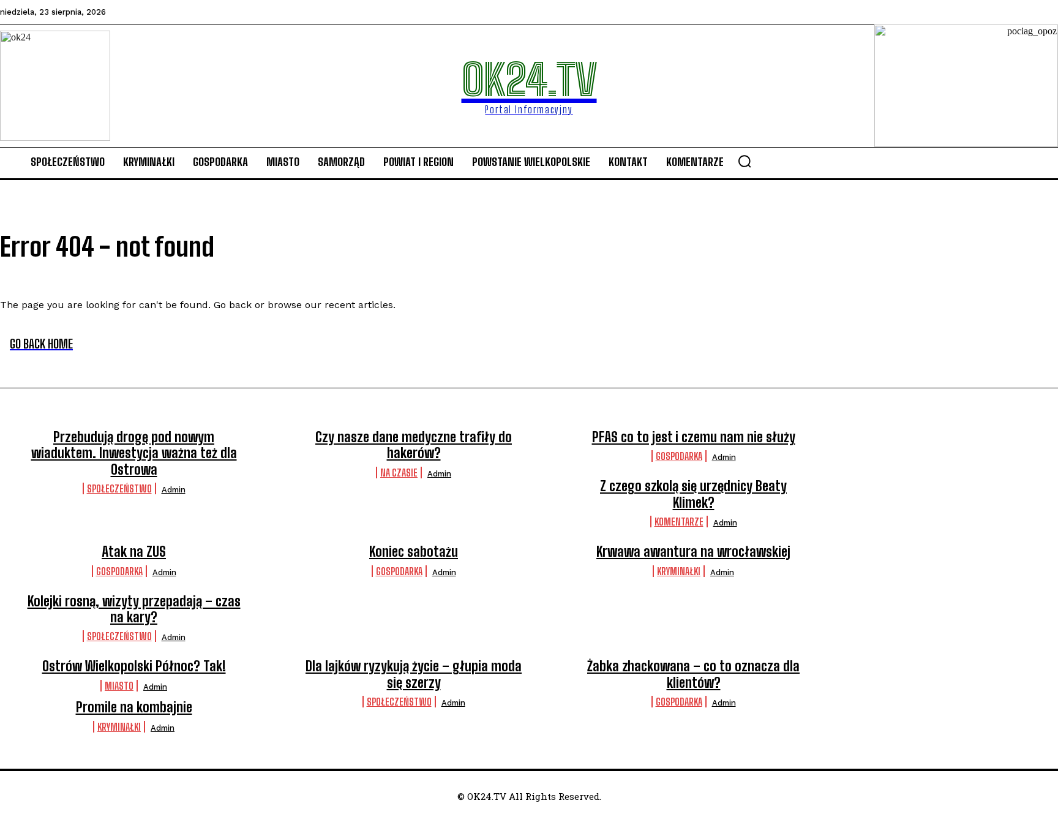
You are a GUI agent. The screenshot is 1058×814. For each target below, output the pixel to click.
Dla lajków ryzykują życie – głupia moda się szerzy (414, 674)
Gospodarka (679, 456)
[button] (744, 161)
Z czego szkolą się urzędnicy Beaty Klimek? (693, 494)
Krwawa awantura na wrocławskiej (693, 551)
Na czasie (399, 472)
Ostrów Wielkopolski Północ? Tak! (134, 666)
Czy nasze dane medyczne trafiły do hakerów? (413, 445)
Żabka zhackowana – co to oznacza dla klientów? (693, 674)
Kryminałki (678, 571)
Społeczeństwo (119, 488)
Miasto (119, 686)
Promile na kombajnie (134, 707)
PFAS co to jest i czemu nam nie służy (693, 437)
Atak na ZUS (134, 551)
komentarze (679, 521)
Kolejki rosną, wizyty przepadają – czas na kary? (134, 609)
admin (174, 489)
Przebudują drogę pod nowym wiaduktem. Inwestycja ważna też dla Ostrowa (134, 453)
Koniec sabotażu (413, 551)
